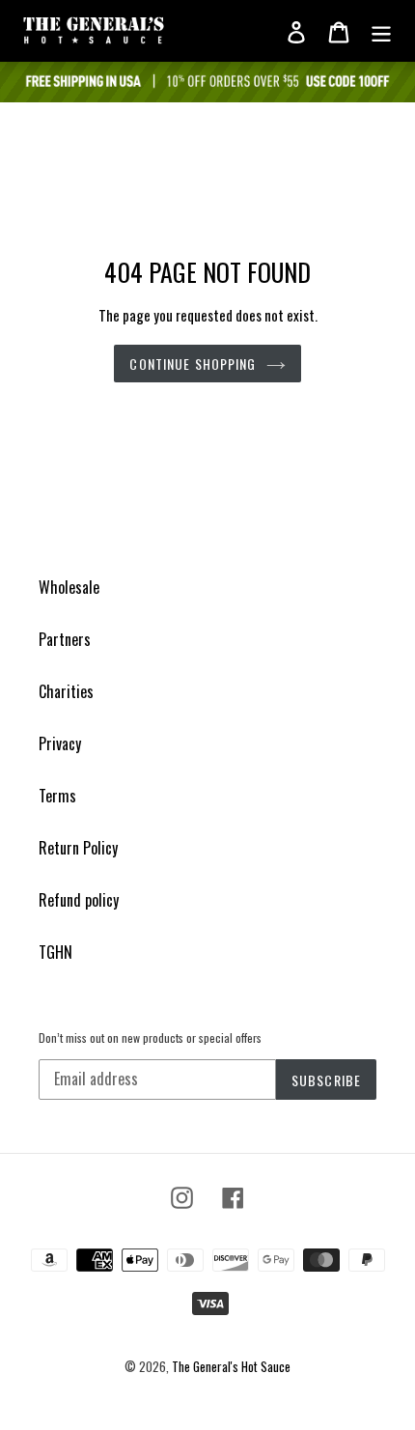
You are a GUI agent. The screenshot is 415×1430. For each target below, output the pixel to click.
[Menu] (381, 31)
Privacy (60, 743)
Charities (66, 691)
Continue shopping (192, 363)
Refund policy (79, 899)
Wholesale (69, 587)
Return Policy (78, 847)
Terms (57, 795)
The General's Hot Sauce (231, 1366)
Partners (65, 639)
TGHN (55, 952)
